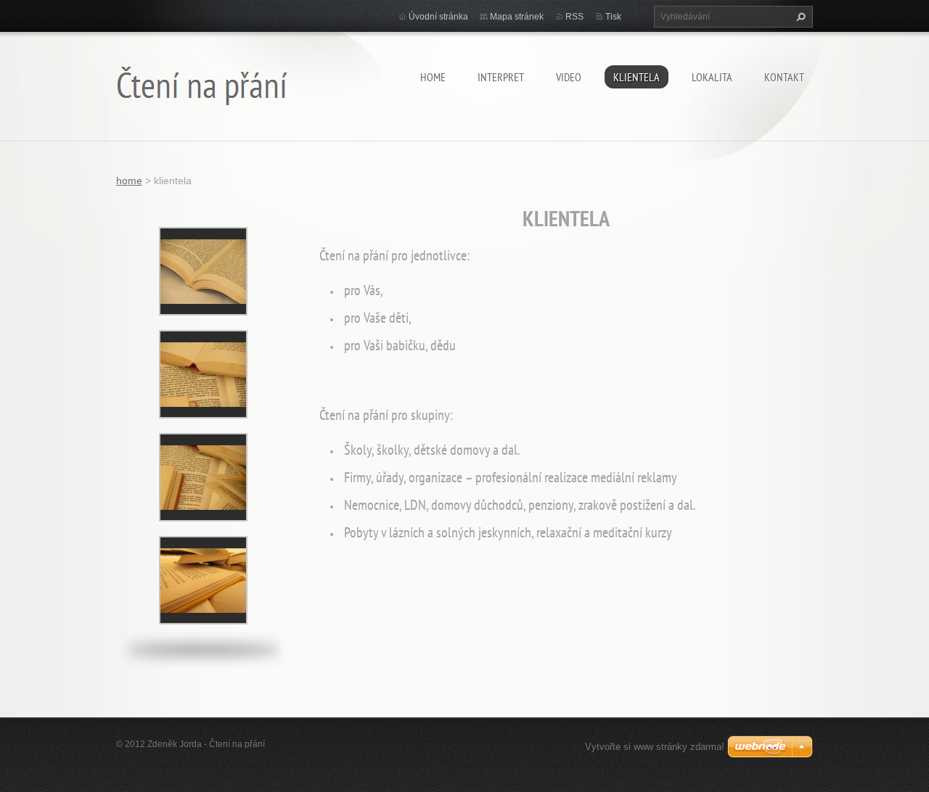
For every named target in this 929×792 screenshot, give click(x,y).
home (433, 77)
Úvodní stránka (438, 17)
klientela (636, 77)
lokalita (712, 77)
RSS (574, 17)
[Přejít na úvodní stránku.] (202, 82)
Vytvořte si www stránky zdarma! (654, 746)
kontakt (784, 77)
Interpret (501, 77)
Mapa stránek (517, 17)
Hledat (799, 17)
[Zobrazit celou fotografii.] (203, 271)
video (568, 77)
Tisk (613, 17)
